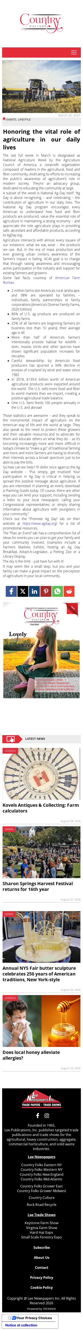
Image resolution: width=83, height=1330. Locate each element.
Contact (41, 1267)
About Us (41, 1257)
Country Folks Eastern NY (41, 1165)
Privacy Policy (41, 1277)
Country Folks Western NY (41, 1169)
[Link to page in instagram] (47, 1115)
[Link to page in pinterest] (45, 591)
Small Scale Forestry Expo (41, 1237)
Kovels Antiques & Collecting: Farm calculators (41, 808)
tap (73, 52)
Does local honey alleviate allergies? (31, 1055)
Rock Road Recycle (41, 1204)
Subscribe (41, 1247)
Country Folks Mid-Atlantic (42, 1179)
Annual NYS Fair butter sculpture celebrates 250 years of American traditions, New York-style (39, 974)
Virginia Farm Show (41, 1227)
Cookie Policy (41, 1287)
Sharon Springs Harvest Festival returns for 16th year (38, 886)
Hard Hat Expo (41, 1232)
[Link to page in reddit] (69, 591)
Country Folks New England (41, 1174)
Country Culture (41, 1197)
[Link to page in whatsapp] (57, 591)
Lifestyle (24, 119)
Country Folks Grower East (41, 1186)
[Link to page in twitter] (22, 591)
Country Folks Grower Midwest (41, 1190)
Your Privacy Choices (34, 1318)
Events (11, 119)
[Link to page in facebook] (11, 591)
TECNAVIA (49, 1309)
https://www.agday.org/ (40, 523)
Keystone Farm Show (41, 1223)
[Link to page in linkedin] (34, 591)
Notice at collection (21, 1325)
